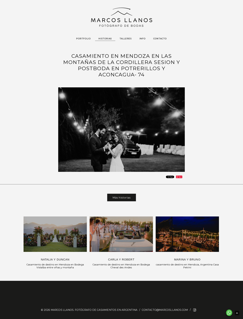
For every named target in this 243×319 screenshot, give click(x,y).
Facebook (194, 310)
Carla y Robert (121, 259)
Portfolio (83, 38)
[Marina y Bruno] (187, 234)
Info (142, 38)
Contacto (160, 38)
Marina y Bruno (187, 259)
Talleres (126, 38)
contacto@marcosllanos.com (165, 309)
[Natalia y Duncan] (55, 234)
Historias (105, 38)
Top (237, 313)
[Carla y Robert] (121, 234)
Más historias (122, 197)
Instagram (199, 310)
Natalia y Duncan (55, 259)
